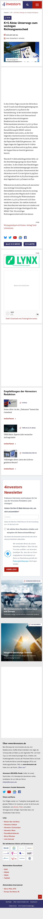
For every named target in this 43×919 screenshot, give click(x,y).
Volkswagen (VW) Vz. (29, 453)
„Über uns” (22, 767)
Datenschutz (13, 906)
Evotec (24, 403)
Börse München (9, 836)
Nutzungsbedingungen (21, 561)
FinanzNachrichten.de (11, 833)
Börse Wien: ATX (10, 889)
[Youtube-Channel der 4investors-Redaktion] (15, 237)
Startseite (8, 902)
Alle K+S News (13, 244)
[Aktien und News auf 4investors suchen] (27, 4)
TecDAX (7, 878)
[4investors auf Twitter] (10, 237)
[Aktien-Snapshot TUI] (14, 858)
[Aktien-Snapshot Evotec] (22, 853)
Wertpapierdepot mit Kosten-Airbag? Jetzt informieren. (20, 227)
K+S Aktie (30, 244)
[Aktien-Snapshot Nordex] (6, 858)
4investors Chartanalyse (12, 827)
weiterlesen (9, 418)
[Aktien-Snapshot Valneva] (22, 858)
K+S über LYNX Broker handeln (21, 266)
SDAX (6, 875)
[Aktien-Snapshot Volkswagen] (30, 858)
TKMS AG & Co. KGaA (29, 428)
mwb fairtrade (9, 839)
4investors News (9, 830)
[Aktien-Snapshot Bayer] (14, 848)
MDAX (6, 872)
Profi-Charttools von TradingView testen (21, 318)
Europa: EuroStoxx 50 (11, 891)
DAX (6, 869)
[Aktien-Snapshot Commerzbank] (30, 848)
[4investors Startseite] (11, 4)
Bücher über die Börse (12, 821)
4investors (6, 12)
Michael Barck (14, 38)
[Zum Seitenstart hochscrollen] (40, 897)
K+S (11, 12)
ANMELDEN (11, 569)
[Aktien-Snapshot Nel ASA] (30, 853)
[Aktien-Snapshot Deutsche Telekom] (14, 853)
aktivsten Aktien (18, 807)
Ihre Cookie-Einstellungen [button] (26, 906)
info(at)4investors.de (10, 782)
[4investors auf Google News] (20, 238)
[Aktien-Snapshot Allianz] (6, 848)
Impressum (33, 902)
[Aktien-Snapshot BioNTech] (22, 848)
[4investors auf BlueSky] (5, 237)
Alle (37, 4)
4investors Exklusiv (10, 824)
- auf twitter (21, 38)
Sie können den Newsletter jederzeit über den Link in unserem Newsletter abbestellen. (20, 538)
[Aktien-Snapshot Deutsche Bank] (6, 853)
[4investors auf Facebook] (25, 237)
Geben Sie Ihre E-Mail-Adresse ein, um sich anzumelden (20, 510)
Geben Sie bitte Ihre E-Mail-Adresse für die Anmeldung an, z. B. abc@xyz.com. (21, 523)
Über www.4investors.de (21, 902)
